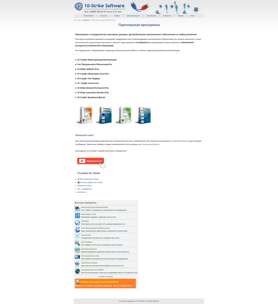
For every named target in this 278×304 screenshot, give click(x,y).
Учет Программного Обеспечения (95, 228)
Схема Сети (86, 235)
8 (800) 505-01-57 (97, 12)
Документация (133, 16)
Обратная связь (84, 186)
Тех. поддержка (84, 189)
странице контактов (150, 144)
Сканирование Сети (89, 270)
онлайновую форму (180, 141)
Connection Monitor (89, 263)
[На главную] (100, 6)
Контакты (167, 16)
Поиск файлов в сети (90, 256)
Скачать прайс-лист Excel (91, 182)
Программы (89, 16)
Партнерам (151, 16)
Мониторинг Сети (88, 214)
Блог (192, 16)
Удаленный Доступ (89, 249)
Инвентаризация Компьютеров (94, 207)
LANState (85, 221)
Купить (117, 16)
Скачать (103, 16)
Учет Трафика (87, 242)
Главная (86, 20)
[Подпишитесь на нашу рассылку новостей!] (91, 162)
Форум (181, 16)
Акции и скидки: (106, 277)
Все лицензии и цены (89, 179)
